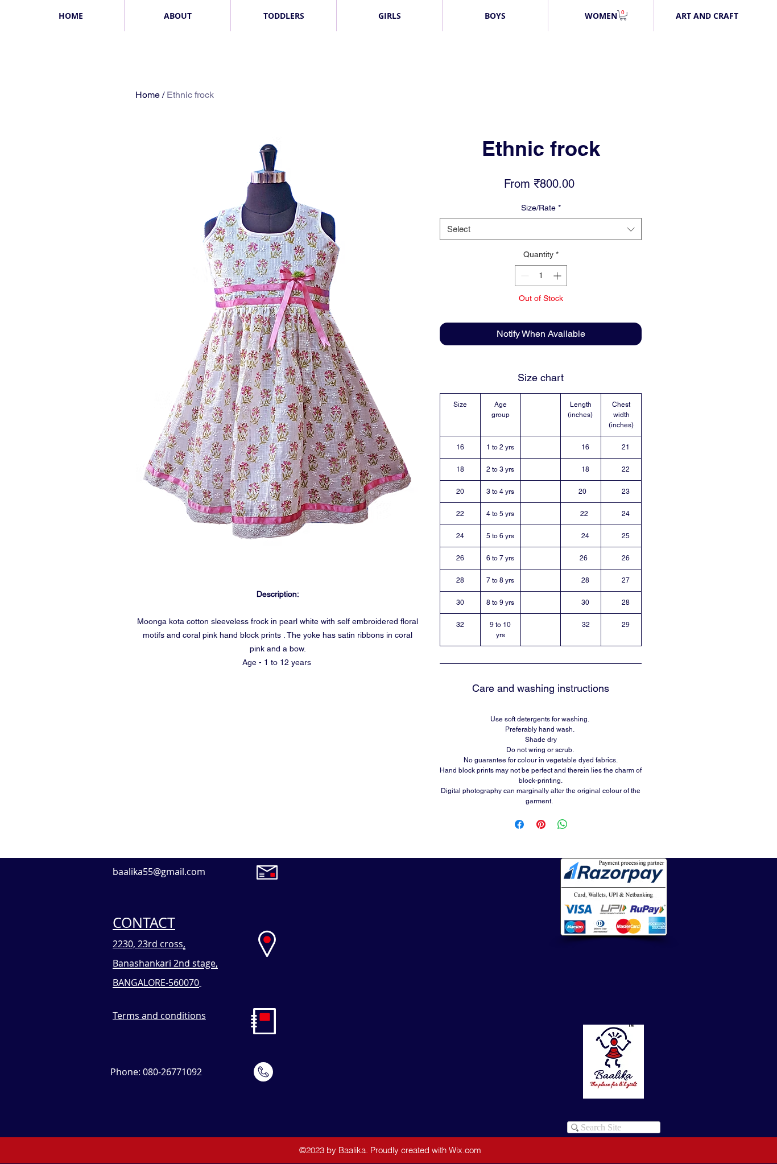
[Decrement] (523, 276)
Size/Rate (541, 207)
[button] (623, 15)
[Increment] (558, 276)
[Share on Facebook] (519, 824)
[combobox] (541, 229)
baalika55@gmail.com (159, 871)
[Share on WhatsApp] (562, 824)
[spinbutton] (541, 276)
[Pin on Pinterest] (541, 824)
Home (147, 94)
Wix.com (465, 1150)
